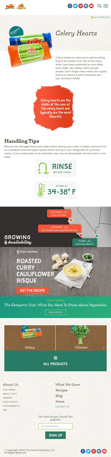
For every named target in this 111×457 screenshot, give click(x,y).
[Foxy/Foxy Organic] (15, 7)
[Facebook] (70, 6)
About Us (10, 384)
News (60, 401)
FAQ (5, 410)
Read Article (55, 312)
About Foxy (10, 394)
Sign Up (55, 435)
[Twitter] (75, 6)
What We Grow (68, 384)
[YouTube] (91, 6)
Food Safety (10, 402)
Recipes (62, 390)
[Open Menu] (105, 5)
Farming (7, 398)
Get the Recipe (32, 290)
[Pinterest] (80, 6)
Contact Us (62, 406)
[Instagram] (86, 6)
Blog (59, 396)
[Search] (99, 6)
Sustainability (11, 406)
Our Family (9, 390)
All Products (102, 17)
